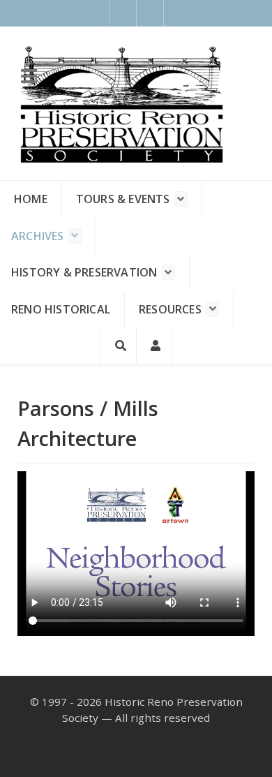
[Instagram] (150, 13)
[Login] (154, 345)
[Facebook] (123, 13)
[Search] (118, 345)
